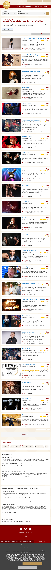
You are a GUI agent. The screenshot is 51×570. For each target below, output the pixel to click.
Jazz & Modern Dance (28, 446)
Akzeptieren (32, 564)
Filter (39, 34)
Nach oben (42, 541)
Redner (45, 6)
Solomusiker (20, 6)
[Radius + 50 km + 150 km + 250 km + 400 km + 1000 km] (14, 13)
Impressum (21, 532)
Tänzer (37, 6)
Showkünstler (29, 6)
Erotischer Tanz (39, 446)
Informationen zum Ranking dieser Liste (43, 429)
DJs (41, 6)
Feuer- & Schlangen (15, 446)
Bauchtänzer (5, 446)
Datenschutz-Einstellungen (13, 563)
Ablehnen (27, 567)
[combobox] (36, 13)
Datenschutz (29, 532)
